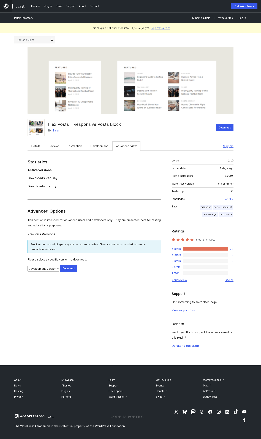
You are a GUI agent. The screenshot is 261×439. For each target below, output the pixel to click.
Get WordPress (244, 6)
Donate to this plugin (185, 345)
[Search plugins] (51, 39)
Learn (112, 379)
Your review (179, 280)
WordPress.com (214, 379)
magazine (206, 207)
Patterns (66, 396)
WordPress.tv (118, 396)
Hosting (18, 391)
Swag (160, 396)
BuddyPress (211, 396)
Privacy (18, 396)
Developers (116, 391)
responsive (226, 214)
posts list (227, 207)
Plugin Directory (23, 17)
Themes (66, 385)
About (17, 379)
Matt (207, 385)
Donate (162, 391)
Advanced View (126, 146)
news (217, 207)
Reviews (53, 146)
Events (160, 385)
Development (99, 146)
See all (229, 280)
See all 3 (228, 198)
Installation (75, 146)
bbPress (209, 391)
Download (225, 127)
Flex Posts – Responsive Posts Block (84, 124)
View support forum (184, 310)
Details (35, 146)
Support (228, 146)
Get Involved (163, 379)
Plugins (65, 391)
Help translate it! (160, 27)
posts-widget (210, 214)
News (17, 385)
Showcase (67, 379)
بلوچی (51, 416)
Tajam (56, 130)
